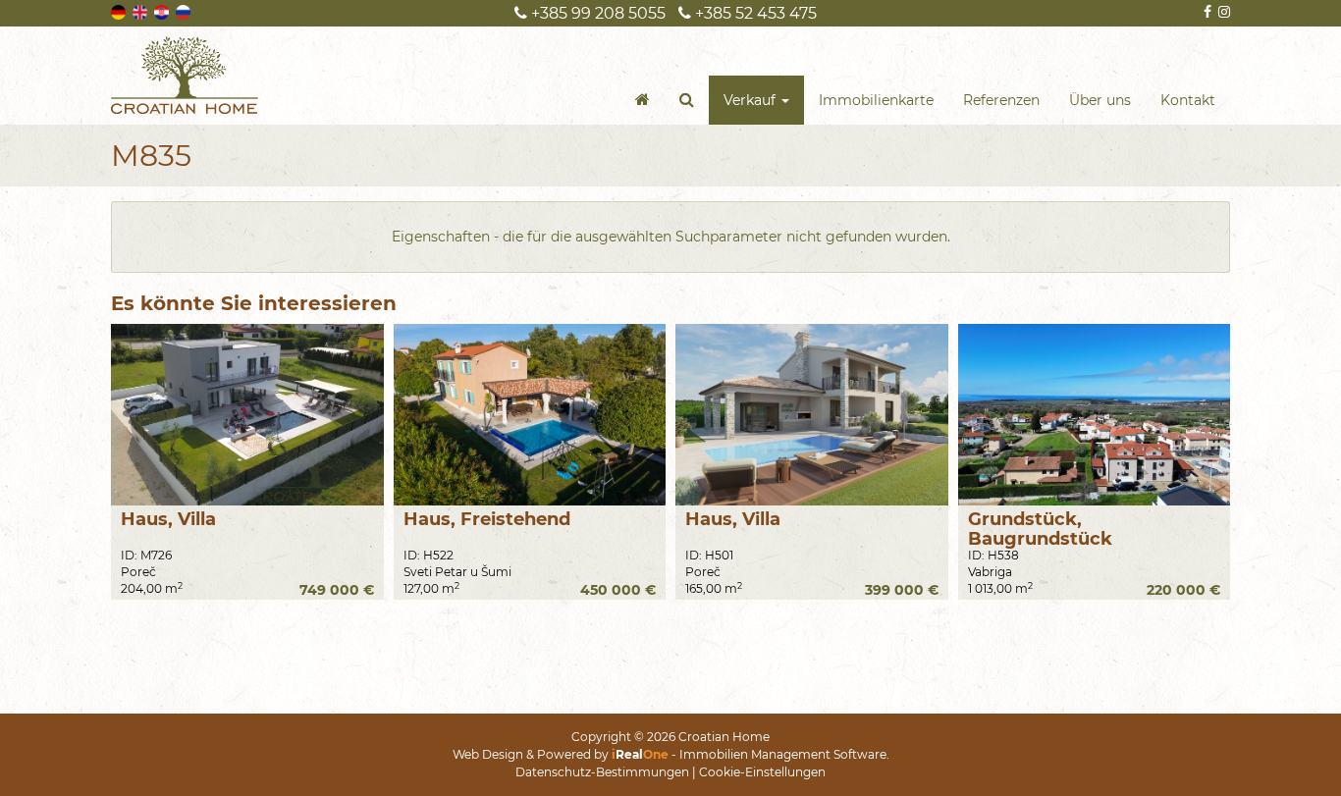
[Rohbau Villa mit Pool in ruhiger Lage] (811, 414)
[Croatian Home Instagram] (1222, 12)
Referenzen (1001, 100)
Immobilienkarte (876, 100)
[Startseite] (642, 100)
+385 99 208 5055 (596, 13)
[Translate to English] (141, 11)
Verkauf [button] (751, 100)
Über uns (1100, 100)
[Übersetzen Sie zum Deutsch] (120, 11)
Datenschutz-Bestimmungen (602, 772)
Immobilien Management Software (782, 754)
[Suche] (687, 100)
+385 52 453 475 (754, 13)
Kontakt (1187, 100)
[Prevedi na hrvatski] (163, 11)
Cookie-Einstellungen (762, 772)
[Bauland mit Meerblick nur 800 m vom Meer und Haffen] (1094, 414)
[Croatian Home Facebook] (1206, 12)
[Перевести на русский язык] (184, 11)
